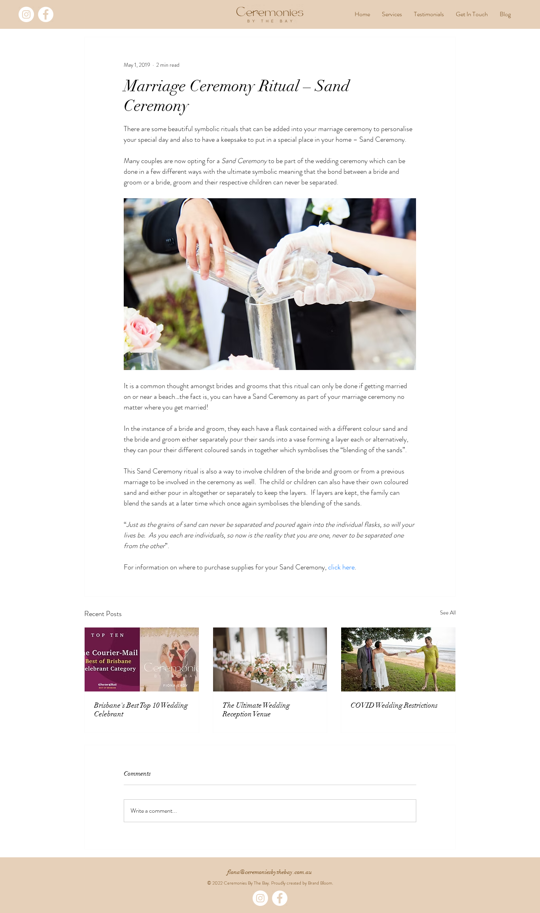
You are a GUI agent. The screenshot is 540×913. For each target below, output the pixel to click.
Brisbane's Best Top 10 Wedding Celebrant (141, 709)
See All (448, 612)
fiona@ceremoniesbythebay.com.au (269, 871)
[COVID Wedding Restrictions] (398, 659)
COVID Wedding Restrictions (394, 705)
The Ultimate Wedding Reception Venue (256, 709)
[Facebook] (45, 14)
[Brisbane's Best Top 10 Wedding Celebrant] (142, 659)
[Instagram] (26, 14)
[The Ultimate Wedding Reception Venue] (270, 659)
